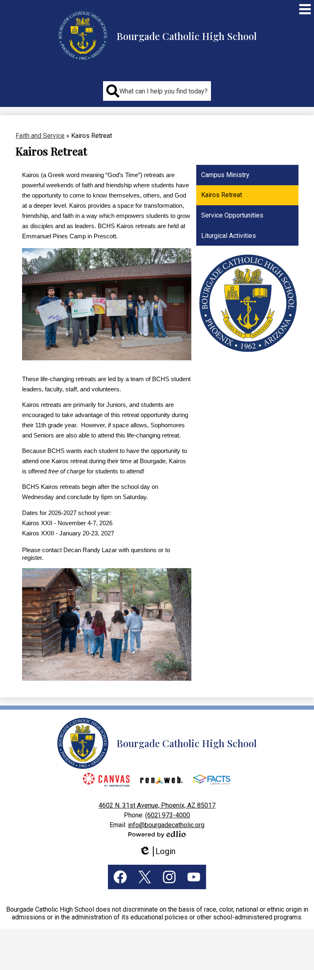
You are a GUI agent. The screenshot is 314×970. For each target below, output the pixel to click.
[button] (157, 91)
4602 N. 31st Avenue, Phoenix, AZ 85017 (157, 805)
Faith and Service (40, 136)
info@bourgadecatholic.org (166, 825)
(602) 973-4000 (167, 815)
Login (160, 851)
